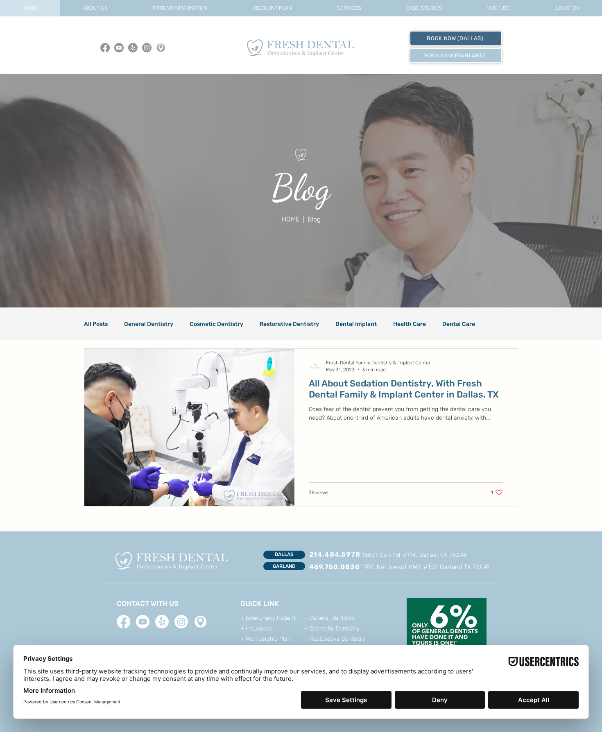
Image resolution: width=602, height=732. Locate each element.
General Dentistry (148, 324)
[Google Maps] (160, 47)
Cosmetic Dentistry (216, 324)
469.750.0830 (334, 567)
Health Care (409, 324)
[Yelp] (133, 47)
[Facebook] (105, 47)
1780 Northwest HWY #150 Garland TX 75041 (426, 567)
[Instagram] (147, 47)
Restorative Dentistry (289, 324)
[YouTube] (119, 47)
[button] (95, 8)
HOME (291, 219)
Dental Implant (356, 324)
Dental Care (458, 324)
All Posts (96, 324)
